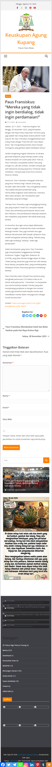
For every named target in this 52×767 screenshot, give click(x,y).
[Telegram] (30, 315)
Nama (6, 395)
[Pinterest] (41, 315)
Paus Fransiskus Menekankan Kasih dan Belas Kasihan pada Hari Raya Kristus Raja (27, 328)
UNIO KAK (7, 691)
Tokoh (5, 686)
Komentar (8, 362)
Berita (8, 96)
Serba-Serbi (7, 676)
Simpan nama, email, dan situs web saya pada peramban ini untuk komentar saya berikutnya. (24, 437)
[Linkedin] (37, 315)
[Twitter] (27, 315)
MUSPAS (6, 666)
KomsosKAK (22, 122)
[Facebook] (23, 315)
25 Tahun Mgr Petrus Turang (14, 645)
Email (6, 407)
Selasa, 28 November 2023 (34, 336)
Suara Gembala (9, 681)
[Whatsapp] (34, 315)
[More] (45, 315)
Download (7, 655)
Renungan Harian (10, 671)
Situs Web (7, 419)
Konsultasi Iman (9, 660)
